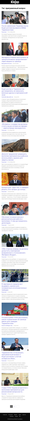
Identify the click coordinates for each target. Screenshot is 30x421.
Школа (24, 414)
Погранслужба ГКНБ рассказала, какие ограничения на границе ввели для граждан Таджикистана (15, 320)
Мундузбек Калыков (7, 63)
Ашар (16, 416)
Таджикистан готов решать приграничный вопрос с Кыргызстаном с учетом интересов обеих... (13, 356)
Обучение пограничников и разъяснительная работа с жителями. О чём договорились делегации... (14, 220)
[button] (2, 2)
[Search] (28, 2)
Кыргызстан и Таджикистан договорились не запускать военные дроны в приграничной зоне (14, 92)
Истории (10, 414)
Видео (15, 414)
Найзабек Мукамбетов (7, 97)
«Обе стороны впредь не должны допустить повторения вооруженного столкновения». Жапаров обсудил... (15, 252)
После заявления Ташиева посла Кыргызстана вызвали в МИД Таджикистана (15, 28)
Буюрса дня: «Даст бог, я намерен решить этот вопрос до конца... (15, 188)
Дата (20, 414)
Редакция (4, 32)
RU (19, 416)
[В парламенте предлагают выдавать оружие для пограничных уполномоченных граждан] (15, 275)
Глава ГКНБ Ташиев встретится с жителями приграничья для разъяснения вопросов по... (15, 390)
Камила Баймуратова (7, 325)
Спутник (11, 416)
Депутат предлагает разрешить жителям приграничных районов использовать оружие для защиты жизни (15, 157)
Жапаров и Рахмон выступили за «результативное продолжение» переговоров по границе (15, 59)
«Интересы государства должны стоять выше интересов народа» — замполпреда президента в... (14, 126)
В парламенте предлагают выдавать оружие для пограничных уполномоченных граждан (14, 287)
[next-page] (18, 406)
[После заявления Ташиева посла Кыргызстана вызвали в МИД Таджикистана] (15, 17)
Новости (5, 414)
